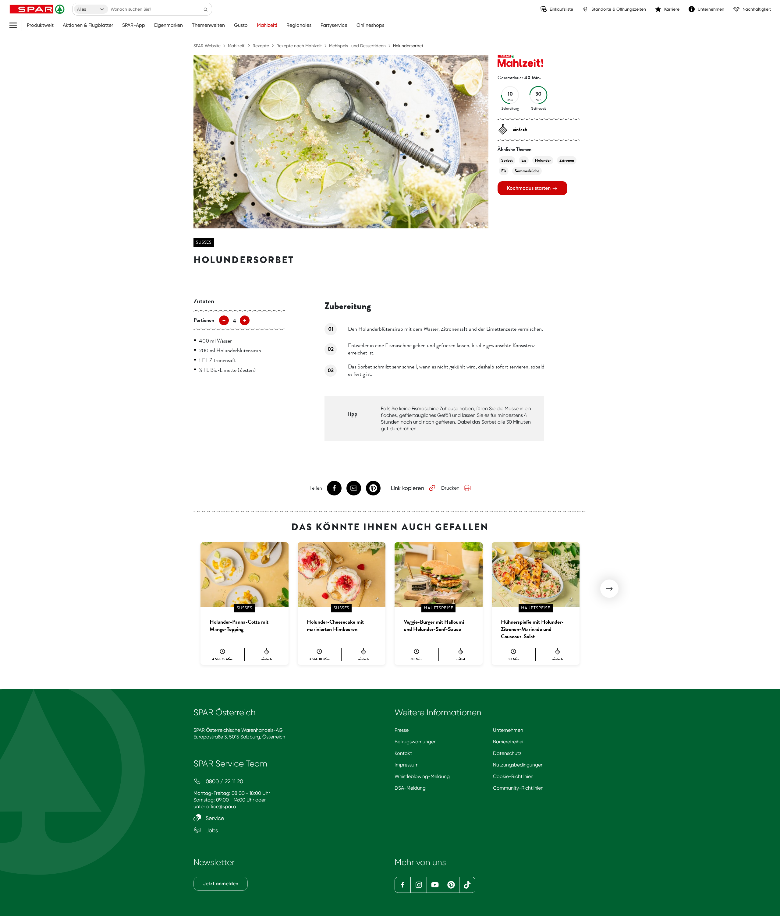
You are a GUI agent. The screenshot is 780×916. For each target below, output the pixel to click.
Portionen (203, 320)
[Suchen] (206, 9)
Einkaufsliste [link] (561, 9)
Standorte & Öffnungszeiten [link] (618, 9)
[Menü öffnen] (15, 25)
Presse (402, 730)
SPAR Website (207, 45)
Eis (523, 160)
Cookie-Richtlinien (513, 776)
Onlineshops (370, 25)
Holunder (543, 160)
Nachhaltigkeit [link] (757, 9)
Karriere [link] (671, 9)
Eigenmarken (168, 25)
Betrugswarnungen (416, 742)
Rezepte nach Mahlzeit (299, 45)
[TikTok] (467, 885)
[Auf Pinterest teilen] (373, 488)
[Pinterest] (451, 885)
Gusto (241, 25)
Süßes (203, 242)
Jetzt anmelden (220, 883)
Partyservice (334, 25)
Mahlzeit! (267, 25)
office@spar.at (222, 806)
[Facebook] (403, 885)
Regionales (298, 25)
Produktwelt (40, 25)
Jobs (211, 830)
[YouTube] (435, 885)
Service (214, 818)
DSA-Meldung (410, 788)
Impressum (407, 765)
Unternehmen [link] (711, 9)
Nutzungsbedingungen (518, 765)
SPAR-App (133, 25)
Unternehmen (508, 730)
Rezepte (261, 45)
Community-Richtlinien (518, 788)
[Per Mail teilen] (353, 488)
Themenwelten (208, 25)
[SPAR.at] (37, 9)
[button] (609, 589)
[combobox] (91, 9)
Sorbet (507, 160)
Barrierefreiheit (509, 742)
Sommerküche (527, 171)
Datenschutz (507, 753)
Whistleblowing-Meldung (422, 776)
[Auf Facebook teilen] (334, 488)
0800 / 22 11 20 (223, 781)
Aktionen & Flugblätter (88, 25)
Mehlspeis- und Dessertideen (357, 45)
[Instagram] (419, 885)
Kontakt (403, 753)
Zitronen (566, 160)
